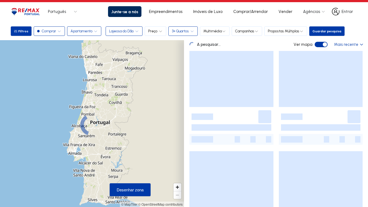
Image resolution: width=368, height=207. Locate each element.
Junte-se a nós (124, 11)
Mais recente (346, 44)
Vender (285, 11)
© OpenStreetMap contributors (160, 204)
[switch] (321, 44)
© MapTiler (129, 204)
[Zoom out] (177, 195)
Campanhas (244, 31)
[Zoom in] (177, 187)
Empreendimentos (165, 11)
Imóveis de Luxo (208, 11)
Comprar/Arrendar (250, 11)
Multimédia (212, 31)
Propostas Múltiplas (283, 31)
